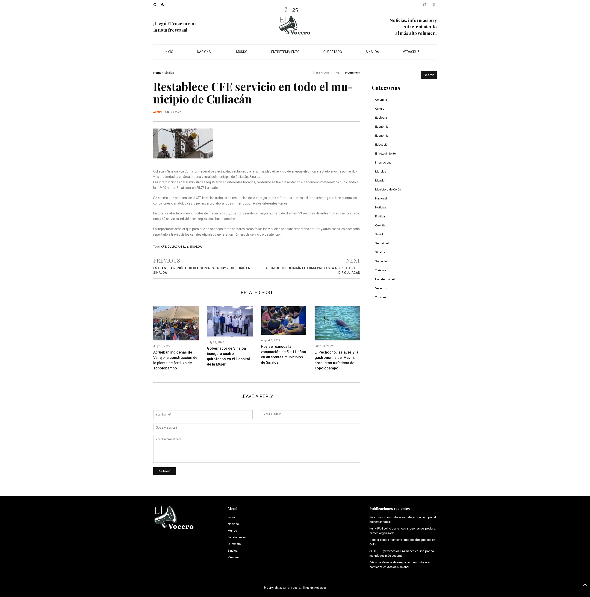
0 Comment (352, 72)
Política (380, 216)
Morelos (380, 171)
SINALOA (195, 246)
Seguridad (382, 243)
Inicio (169, 52)
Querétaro (332, 52)
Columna (381, 99)
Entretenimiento (285, 52)
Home (157, 72)
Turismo (380, 270)
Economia (382, 135)
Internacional (383, 162)
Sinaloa (372, 52)
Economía (382, 126)
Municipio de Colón (388, 189)
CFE (163, 246)
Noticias (380, 207)
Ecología (381, 117)
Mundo (242, 52)
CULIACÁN (175, 246)
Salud (379, 234)
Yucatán (380, 297)
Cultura (379, 108)
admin (157, 112)
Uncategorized (385, 279)
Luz (185, 246)
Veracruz (411, 52)
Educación (382, 144)
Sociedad (381, 261)
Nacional (204, 52)
